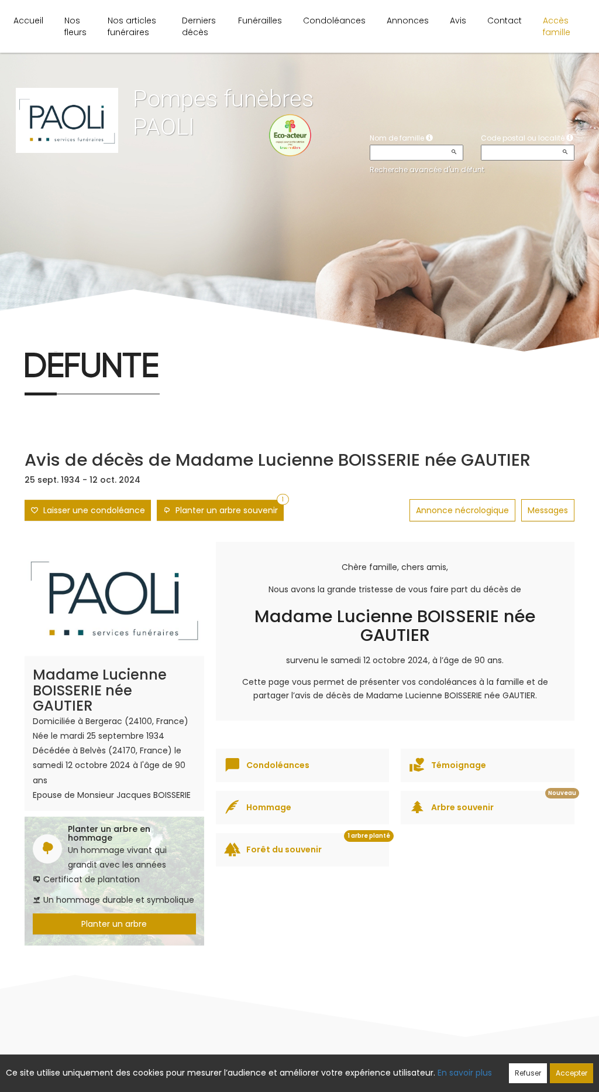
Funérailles (260, 20)
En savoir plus (465, 1073)
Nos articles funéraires (132, 26)
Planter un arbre (114, 924)
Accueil (28, 20)
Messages (548, 510)
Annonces (408, 20)
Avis (458, 20)
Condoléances (334, 20)
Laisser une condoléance (92, 510)
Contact (504, 20)
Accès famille (556, 26)
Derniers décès (199, 26)
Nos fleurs (75, 26)
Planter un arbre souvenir (227, 508)
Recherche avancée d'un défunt (427, 170)
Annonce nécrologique (462, 510)
